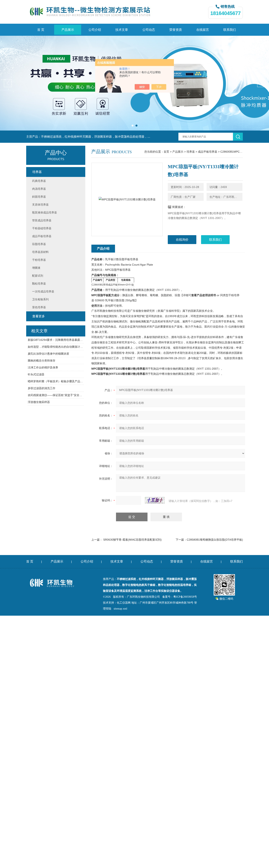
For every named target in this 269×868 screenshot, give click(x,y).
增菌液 (36, 267)
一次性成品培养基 (43, 291)
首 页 (40, 29)
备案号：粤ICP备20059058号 (179, 596)
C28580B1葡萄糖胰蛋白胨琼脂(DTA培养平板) (215, 539)
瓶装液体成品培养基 (44, 212)
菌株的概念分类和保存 (41, 360)
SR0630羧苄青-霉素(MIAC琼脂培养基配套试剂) (132, 539)
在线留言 (202, 29)
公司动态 (148, 29)
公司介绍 (94, 29)
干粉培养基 (39, 259)
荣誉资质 (175, 29)
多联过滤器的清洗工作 (41, 388)
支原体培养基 (40, 204)
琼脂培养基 (39, 244)
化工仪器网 (124, 602)
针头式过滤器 (36, 374)
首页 (166, 151)
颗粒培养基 (39, 283)
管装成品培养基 (41, 220)
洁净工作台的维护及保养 (43, 367)
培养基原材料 (40, 252)
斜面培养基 (39, 196)
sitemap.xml (120, 608)
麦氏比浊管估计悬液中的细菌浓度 (48, 353)
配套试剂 (37, 275)
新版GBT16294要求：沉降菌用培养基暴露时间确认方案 (56, 339)
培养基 (190, 151)
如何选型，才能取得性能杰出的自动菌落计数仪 (56, 346)
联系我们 (229, 29)
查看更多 (38, 316)
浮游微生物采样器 (39, 402)
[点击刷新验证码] (155, 500)
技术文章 (121, 29)
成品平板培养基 (207, 151)
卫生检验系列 (40, 299)
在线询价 (182, 239)
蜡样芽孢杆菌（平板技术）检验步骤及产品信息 (56, 381)
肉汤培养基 (39, 188)
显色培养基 (39, 307)
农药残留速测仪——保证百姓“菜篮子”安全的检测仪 (56, 395)
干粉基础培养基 (41, 228)
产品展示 (67, 29)
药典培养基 (39, 180)
